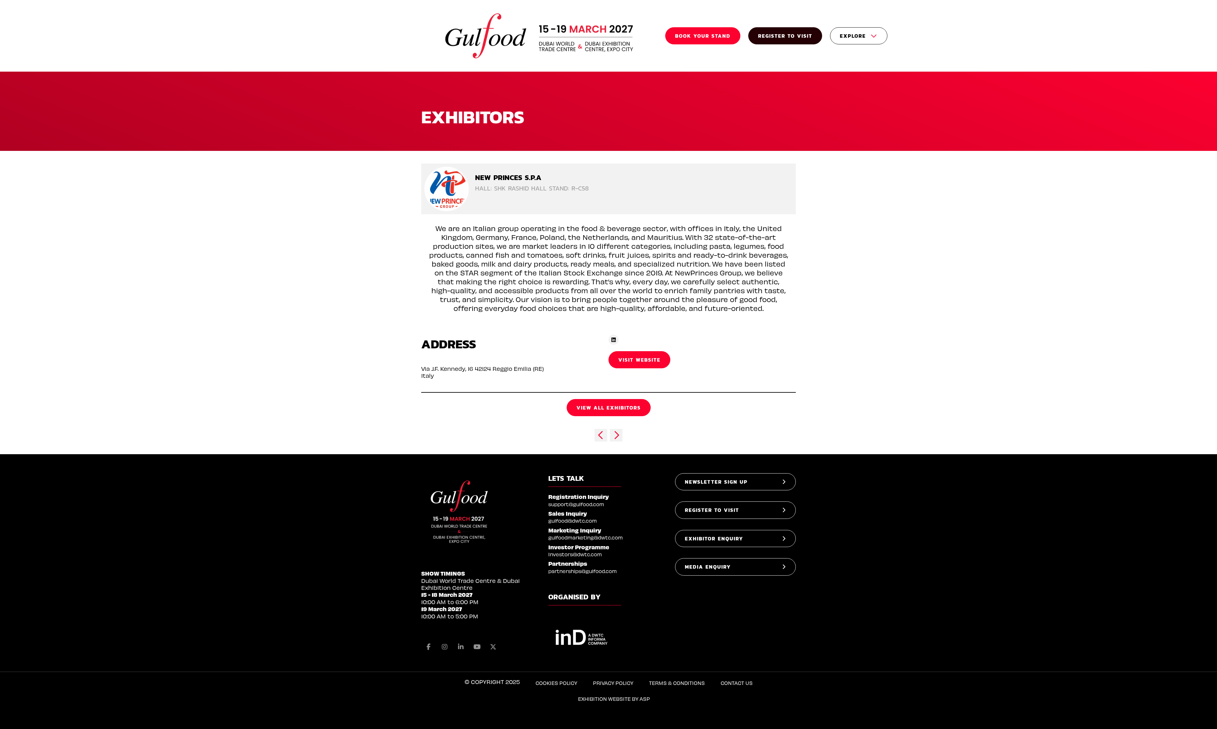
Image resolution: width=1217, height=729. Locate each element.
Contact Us (737, 683)
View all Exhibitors (608, 407)
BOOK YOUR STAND (703, 36)
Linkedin (461, 647)
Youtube (477, 647)
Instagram (444, 647)
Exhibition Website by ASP (614, 699)
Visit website (639, 360)
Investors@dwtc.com (575, 554)
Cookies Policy (556, 683)
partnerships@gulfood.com (582, 571)
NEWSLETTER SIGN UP (716, 482)
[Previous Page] (601, 435)
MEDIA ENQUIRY (708, 567)
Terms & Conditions (677, 683)
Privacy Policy (613, 683)
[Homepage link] (540, 35)
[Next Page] (616, 435)
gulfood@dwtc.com (572, 521)
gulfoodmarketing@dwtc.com (585, 537)
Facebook (428, 647)
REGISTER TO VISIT (785, 36)
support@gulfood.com (576, 504)
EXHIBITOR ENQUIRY (714, 538)
